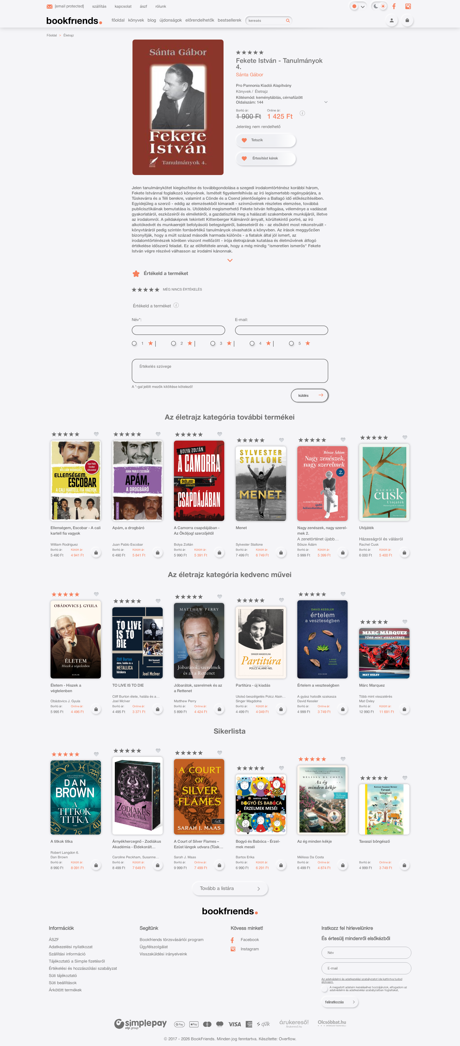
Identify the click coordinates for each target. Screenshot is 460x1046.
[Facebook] (394, 6)
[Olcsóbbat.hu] (332, 1023)
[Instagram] (408, 6)
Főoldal (52, 35)
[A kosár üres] (407, 20)
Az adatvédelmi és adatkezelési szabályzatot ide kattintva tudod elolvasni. (362, 980)
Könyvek (243, 91)
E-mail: (241, 320)
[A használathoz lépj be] (96, 434)
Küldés (304, 395)
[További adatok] (325, 102)
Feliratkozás (334, 1002)
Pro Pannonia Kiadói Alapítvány (263, 86)
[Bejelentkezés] (392, 20)
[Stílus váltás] (354, 6)
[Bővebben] (230, 259)
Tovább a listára (217, 889)
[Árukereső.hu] (294, 1022)
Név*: (137, 320)
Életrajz (68, 35)
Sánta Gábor (249, 75)
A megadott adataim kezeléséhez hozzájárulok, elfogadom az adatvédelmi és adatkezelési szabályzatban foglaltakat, (368, 989)
